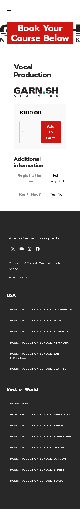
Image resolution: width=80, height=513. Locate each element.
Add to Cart (50, 132)
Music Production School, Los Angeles (41, 310)
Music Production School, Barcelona (40, 414)
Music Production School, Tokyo (37, 481)
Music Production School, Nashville (39, 332)
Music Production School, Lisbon (37, 448)
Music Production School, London (38, 459)
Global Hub (19, 403)
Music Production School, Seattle (38, 369)
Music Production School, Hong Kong (40, 437)
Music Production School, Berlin (36, 426)
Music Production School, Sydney (37, 470)
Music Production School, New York (39, 343)
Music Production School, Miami (35, 321)
